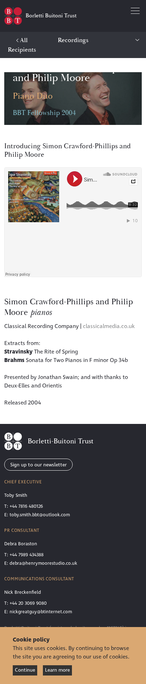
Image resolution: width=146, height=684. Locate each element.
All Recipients (22, 45)
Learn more (57, 670)
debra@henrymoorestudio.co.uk (43, 563)
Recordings (73, 40)
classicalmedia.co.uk (109, 326)
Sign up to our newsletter (38, 464)
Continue (25, 670)
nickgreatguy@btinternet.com (41, 612)
